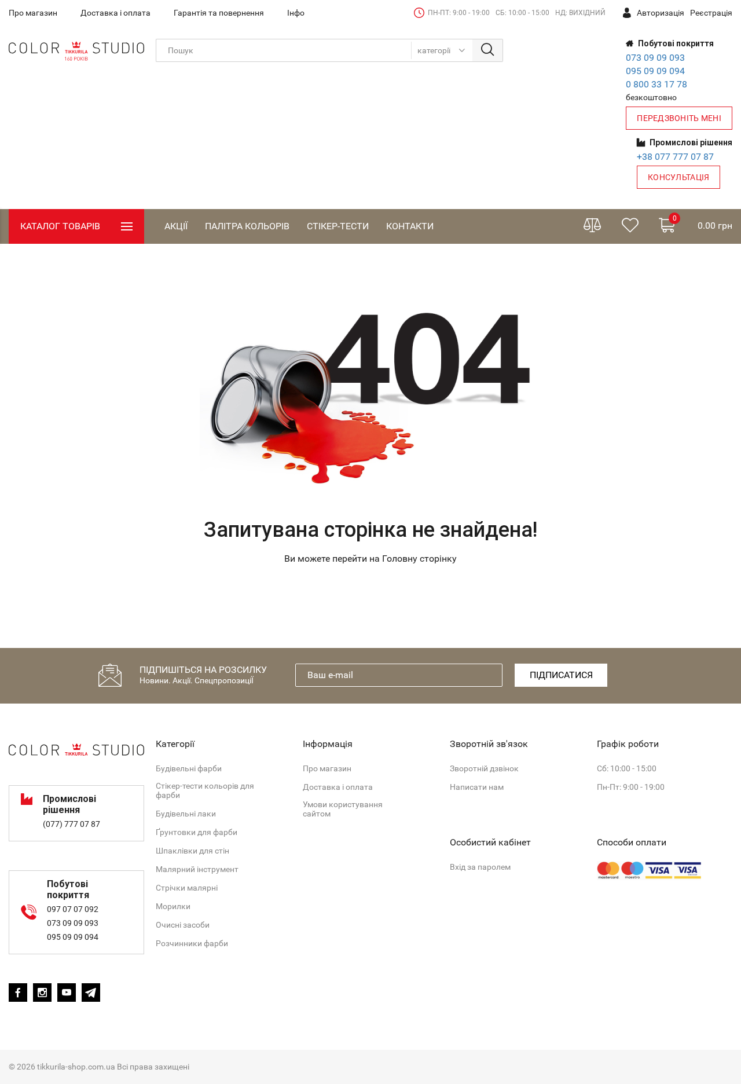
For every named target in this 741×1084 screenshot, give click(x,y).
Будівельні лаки (186, 813)
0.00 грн (702, 222)
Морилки (173, 906)
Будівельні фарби (189, 768)
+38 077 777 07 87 (675, 156)
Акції (176, 226)
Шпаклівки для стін (192, 850)
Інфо (296, 12)
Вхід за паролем (480, 866)
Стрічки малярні (187, 887)
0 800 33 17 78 (656, 84)
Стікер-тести (338, 226)
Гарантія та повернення (219, 12)
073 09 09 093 (655, 57)
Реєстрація (711, 12)
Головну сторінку (419, 558)
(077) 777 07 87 (71, 824)
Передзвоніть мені (679, 118)
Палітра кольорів (247, 226)
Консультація (678, 177)
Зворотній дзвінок (484, 768)
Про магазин (33, 12)
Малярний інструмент (197, 869)
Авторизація (660, 12)
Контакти (410, 226)
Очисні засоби (183, 924)
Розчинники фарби (192, 943)
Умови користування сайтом (343, 809)
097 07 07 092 (72, 909)
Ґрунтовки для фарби (196, 832)
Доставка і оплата (115, 12)
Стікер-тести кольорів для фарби (205, 790)
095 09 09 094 (655, 70)
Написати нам (477, 787)
